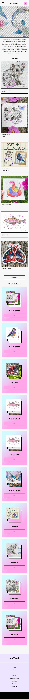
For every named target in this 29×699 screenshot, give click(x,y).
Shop (14, 315)
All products (14, 277)
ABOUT (14, 675)
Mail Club (14, 684)
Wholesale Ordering (14, 678)
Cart (15, 673)
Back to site (14, 686)
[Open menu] (3, 3)
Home (14, 667)
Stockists (14, 681)
